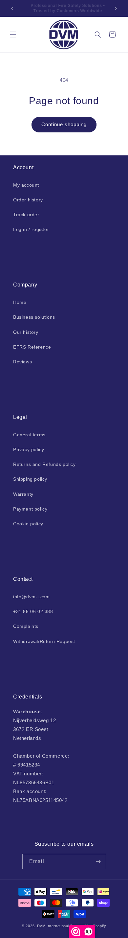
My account (26, 185)
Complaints (25, 626)
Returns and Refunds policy (44, 464)
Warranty (23, 494)
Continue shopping (64, 124)
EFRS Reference (32, 347)
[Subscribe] (98, 861)
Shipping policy (30, 479)
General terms (29, 434)
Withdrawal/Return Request (44, 641)
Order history (28, 199)
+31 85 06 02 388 (33, 611)
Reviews (22, 361)
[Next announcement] (116, 8)
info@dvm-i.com (31, 596)
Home (19, 302)
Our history (25, 332)
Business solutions (34, 317)
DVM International (53, 926)
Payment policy (30, 509)
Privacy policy (28, 449)
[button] (13, 34)
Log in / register (31, 229)
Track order (26, 214)
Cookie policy (28, 523)
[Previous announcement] (12, 8)
